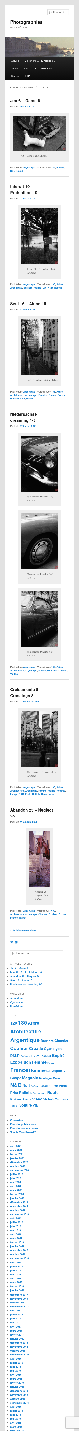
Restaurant (39, 1093)
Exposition (20, 1062)
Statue (26, 1099)
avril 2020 (15, 1186)
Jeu (65, 1071)
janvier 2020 (17, 1198)
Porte (56, 670)
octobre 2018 (17, 1254)
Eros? (35, 1056)
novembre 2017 (19, 1298)
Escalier (42, 395)
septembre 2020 (19, 1170)
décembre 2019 (19, 1202)
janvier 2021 (17, 1158)
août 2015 (15, 1406)
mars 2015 (16, 1427)
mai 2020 (15, 1182)
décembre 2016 (19, 1342)
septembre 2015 (19, 1402)
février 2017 (17, 1334)
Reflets (58, 287)
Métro (56, 1078)
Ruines (23, 917)
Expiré (62, 914)
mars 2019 (16, 1238)
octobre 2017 (17, 1302)
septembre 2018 (19, 1258)
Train (51, 1099)
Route (19, 170)
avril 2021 (15, 1146)
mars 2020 (16, 1190)
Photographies (26, 22)
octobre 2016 (17, 1350)
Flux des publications (23, 1124)
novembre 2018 (19, 1250)
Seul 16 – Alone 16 (28, 303)
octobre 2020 (17, 1166)
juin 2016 (15, 1366)
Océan (34, 1086)
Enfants (25, 1056)
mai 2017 (15, 1322)
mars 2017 (16, 1330)
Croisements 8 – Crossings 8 (26, 692)
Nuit (26, 1085)
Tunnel (14, 1105)
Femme (53, 395)
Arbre (59, 284)
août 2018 (15, 1262)
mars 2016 (16, 1378)
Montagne (45, 1078)
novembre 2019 (19, 1206)
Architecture (17, 395)
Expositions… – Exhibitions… (39, 60)
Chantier (43, 914)
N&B (12, 170)
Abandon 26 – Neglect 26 (25, 976)
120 (13, 1023)
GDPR (28, 75)
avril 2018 (15, 1278)
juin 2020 (15, 1178)
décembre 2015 (19, 1390)
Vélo (51, 794)
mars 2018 (16, 1282)
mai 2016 (15, 1370)
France (60, 167)
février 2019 (17, 1242)
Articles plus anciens (23, 930)
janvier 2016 (17, 1386)
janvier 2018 (17, 1290)
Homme (14, 398)
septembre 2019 (19, 1214)
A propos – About (44, 68)
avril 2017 (15, 1326)
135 (53, 167)
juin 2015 (15, 1414)
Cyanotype (16, 1002)
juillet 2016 (16, 1362)
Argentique (29, 167)
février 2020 (17, 1194)
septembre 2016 (19, 1354)
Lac (45, 287)
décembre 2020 (19, 1162)
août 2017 (15, 1310)
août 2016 (15, 1358)
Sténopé (39, 1099)
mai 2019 (15, 1230)
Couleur (53, 914)
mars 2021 (16, 1150)
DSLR (15, 1055)
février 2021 (17, 1154)
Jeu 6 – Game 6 (25, 100)
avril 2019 (15, 1234)
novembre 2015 (19, 1394)
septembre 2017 (19, 1306)
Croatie (36, 1048)
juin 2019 (15, 1226)
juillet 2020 (16, 1174)
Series (14, 68)
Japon (57, 1070)
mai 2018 (15, 1274)
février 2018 (17, 1286)
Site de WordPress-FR (23, 1132)
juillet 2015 (16, 1410)
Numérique (16, 1006)
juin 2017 (15, 1318)
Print (14, 1092)
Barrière (28, 287)
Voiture (14, 673)
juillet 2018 (16, 1266)
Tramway (61, 1099)
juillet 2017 (16, 1314)
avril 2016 (15, 1374)
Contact (15, 75)
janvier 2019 (17, 1246)
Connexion (16, 1120)
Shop (26, 68)
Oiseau (43, 1086)
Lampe (14, 794)
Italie (48, 1071)
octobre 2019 (17, 1210)
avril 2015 (15, 1423)
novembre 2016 (19, 1346)
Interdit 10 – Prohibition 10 (23, 189)
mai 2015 (15, 1418)
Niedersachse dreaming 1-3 (23, 417)
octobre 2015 (17, 1398)
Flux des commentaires (24, 1128)
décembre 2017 (19, 1294)
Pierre (53, 1085)
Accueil (15, 60)
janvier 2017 (17, 1338)
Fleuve (50, 1062)
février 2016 (17, 1382)
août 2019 (15, 1218)
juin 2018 (15, 1270)
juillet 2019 (16, 1222)
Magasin (30, 1077)
